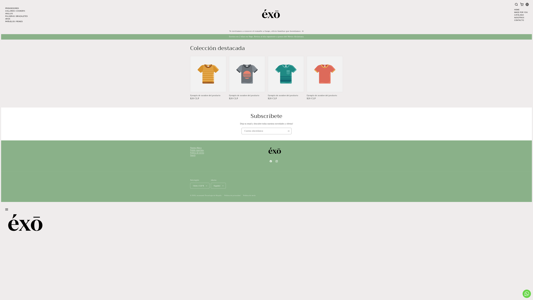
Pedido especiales (197, 150)
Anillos (9, 14)
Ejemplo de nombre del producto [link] (205, 95)
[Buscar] (516, 5)
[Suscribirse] (288, 131)
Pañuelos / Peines (14, 21)
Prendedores (12, 8)
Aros (7, 19)
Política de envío (249, 195)
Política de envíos (197, 153)
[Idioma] (527, 5)
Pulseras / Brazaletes (16, 16)
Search (192, 155)
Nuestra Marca (196, 148)
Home (517, 10)
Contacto (519, 20)
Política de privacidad (232, 195)
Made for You (521, 12)
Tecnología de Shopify (213, 195)
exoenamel (200, 195)
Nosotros (519, 18)
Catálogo (519, 15)
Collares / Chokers (15, 11)
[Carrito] (521, 5)
